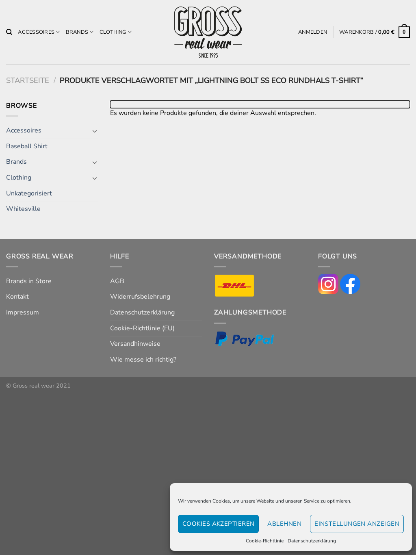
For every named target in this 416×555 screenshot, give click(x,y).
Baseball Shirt (27, 146)
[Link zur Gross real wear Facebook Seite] (350, 283)
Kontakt (17, 296)
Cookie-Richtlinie (265, 541)
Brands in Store (29, 281)
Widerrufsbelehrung (140, 296)
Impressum (22, 312)
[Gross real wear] (208, 32)
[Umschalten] (94, 131)
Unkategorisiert (29, 193)
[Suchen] (9, 32)
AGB (117, 281)
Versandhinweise (135, 343)
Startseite (27, 80)
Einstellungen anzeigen (356, 524)
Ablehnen (284, 524)
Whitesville (23, 208)
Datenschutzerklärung (312, 541)
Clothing (113, 32)
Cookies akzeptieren (218, 524)
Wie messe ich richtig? (143, 359)
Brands (77, 32)
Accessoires (36, 32)
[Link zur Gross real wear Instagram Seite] (328, 283)
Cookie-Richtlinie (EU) (142, 328)
